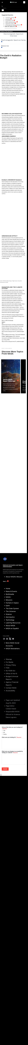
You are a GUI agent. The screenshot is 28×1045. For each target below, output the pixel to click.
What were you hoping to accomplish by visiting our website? (12, 837)
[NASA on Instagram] (7, 724)
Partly (5, 819)
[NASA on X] (10, 724)
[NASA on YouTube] (13, 724)
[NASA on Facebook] (4, 724)
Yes (4, 815)
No (4, 817)
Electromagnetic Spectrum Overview (13, 35)
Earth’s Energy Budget (14, 554)
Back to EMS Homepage (7, 559)
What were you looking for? (11, 822)
